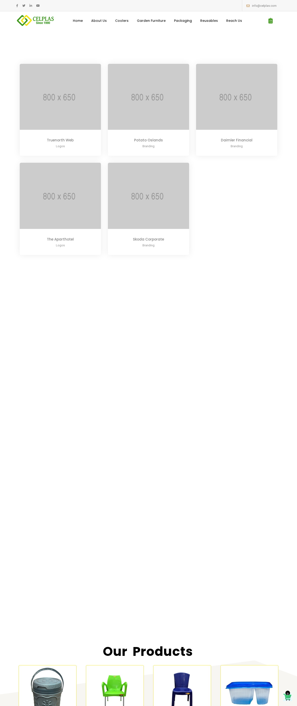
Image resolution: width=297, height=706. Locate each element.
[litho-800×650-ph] (54, 100)
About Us (99, 20)
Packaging (183, 20)
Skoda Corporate (148, 239)
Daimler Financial (236, 140)
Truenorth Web (60, 140)
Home (78, 20)
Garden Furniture (151, 20)
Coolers (122, 20)
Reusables (209, 20)
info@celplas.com (264, 5)
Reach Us (234, 20)
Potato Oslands (148, 140)
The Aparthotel (60, 239)
